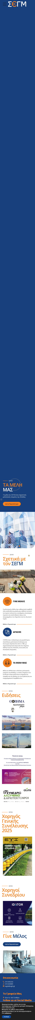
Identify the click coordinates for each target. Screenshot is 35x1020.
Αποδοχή (6, 1017)
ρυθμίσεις (8, 1013)
